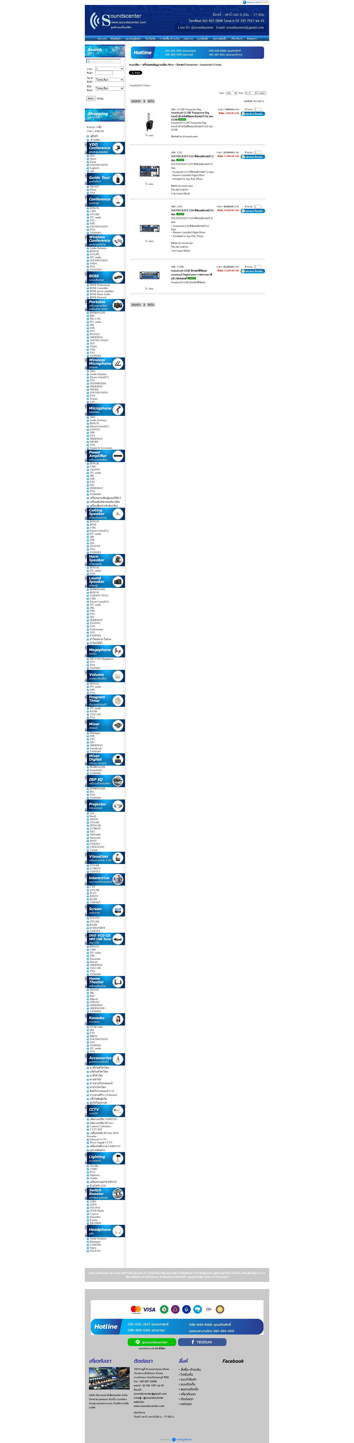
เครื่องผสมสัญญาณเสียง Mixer (158, 64)
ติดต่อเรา (252, 38)
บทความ (188, 38)
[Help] (100, 98)
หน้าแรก (102, 38)
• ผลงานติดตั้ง (188, 1389)
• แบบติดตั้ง (187, 1384)
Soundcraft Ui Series (211, 64)
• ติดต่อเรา (186, 1398)
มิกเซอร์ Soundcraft (187, 64)
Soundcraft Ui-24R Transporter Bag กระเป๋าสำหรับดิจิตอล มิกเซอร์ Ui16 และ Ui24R (192, 116)
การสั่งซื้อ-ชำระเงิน (169, 38)
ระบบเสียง (134, 64)
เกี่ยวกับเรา (237, 38)
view (150, 135)
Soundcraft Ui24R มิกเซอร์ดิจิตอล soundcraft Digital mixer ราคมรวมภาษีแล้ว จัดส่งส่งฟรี (191, 274)
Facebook (233, 1361)
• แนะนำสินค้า (188, 1379)
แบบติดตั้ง (202, 38)
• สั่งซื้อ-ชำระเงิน (190, 1369)
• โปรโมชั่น (186, 1374)
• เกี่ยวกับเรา (187, 1394)
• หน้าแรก (185, 1403)
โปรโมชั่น (150, 38)
